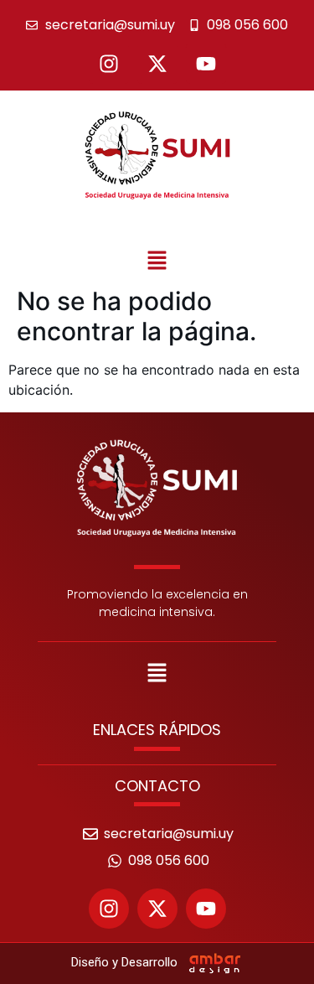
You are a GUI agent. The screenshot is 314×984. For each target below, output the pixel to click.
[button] (156, 261)
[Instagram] (109, 64)
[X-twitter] (157, 64)
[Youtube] (206, 64)
